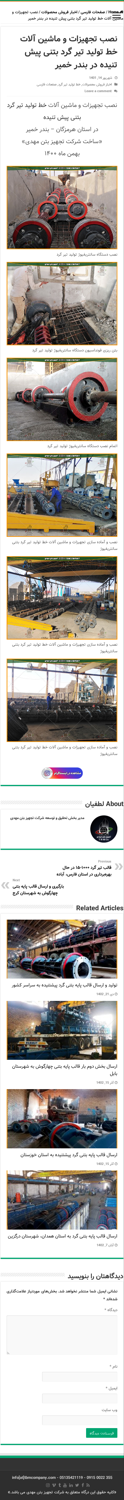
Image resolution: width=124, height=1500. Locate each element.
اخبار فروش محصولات (59, 12)
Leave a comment (98, 91)
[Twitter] (77, 1485)
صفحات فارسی (93, 12)
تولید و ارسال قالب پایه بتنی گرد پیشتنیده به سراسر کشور (64, 985)
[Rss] (88, 1485)
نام (113, 1366)
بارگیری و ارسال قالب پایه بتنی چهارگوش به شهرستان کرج (38, 887)
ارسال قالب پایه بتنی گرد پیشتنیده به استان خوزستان (68, 1155)
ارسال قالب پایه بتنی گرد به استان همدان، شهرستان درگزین (62, 1236)
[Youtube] (65, 1485)
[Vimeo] (54, 1485)
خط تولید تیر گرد (69, 84)
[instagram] (47, 1485)
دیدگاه (110, 1310)
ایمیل (111, 1388)
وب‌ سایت (109, 1410)
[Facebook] (83, 1485)
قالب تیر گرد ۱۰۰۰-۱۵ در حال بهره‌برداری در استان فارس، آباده (84, 868)
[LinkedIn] (71, 1485)
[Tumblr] (59, 1485)
